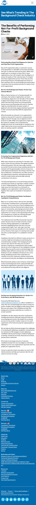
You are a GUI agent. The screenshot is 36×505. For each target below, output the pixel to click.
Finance (3, 449)
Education (4, 438)
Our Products (5, 476)
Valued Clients (5, 398)
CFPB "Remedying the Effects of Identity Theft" (15, 462)
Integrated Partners (7, 396)
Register (3, 381)
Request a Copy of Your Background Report (14, 456)
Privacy (10, 491)
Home (3, 378)
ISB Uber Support (6, 407)
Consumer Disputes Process (9, 458)
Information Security (7, 493)
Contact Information (7, 403)
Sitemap (3, 491)
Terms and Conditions (21, 491)
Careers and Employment (8, 405)
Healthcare (4, 436)
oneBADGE (4, 418)
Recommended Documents (9, 474)
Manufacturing (5, 441)
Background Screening (7, 416)
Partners (3, 394)
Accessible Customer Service (10, 383)
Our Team (4, 392)
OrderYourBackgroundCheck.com (11, 303)
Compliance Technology (8, 414)
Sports (3, 451)
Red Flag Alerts (5, 420)
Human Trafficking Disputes (9, 460)
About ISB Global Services (8, 390)
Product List (4, 478)
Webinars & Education (7, 472)
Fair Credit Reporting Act (8, 480)
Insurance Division (6, 412)
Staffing (3, 440)
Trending (3, 471)
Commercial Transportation (9, 445)
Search (3, 385)
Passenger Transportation (9, 447)
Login (2, 379)
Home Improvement (7, 443)
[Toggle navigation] (32, 3)
